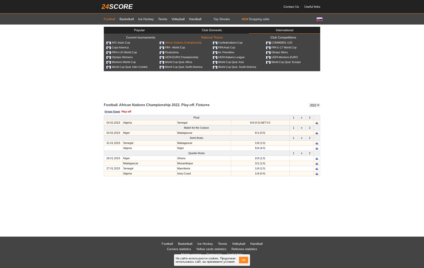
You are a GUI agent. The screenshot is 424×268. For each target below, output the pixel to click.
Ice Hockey (146, 19)
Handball (195, 19)
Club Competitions (283, 37)
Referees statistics (244, 249)
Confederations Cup (230, 42)
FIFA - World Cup (175, 47)
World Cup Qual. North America (184, 67)
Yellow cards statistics (211, 249)
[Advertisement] (212, 86)
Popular (139, 30)
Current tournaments (140, 37)
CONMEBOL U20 (281, 42)
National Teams (212, 37)
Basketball (126, 19)
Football (109, 19)
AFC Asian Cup (121, 42)
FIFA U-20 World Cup (124, 52)
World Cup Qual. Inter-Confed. (130, 67)
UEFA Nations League (231, 57)
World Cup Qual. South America (237, 67)
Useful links (312, 6)
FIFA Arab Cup (226, 47)
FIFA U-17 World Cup (284, 47)
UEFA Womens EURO (284, 57)
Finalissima (172, 52)
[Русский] (319, 19)
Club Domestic (212, 30)
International (284, 30)
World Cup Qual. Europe (286, 62)
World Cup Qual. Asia (231, 62)
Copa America (120, 47)
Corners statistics (179, 249)
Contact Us (291, 6)
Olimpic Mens (279, 52)
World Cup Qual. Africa (178, 62)
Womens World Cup (124, 62)
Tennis (162, 19)
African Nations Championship (183, 42)
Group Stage (112, 111)
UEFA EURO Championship (181, 57)
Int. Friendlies (226, 52)
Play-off (126, 111)
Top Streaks (221, 19)
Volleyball (178, 19)
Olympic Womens (122, 57)
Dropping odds (255, 19)
